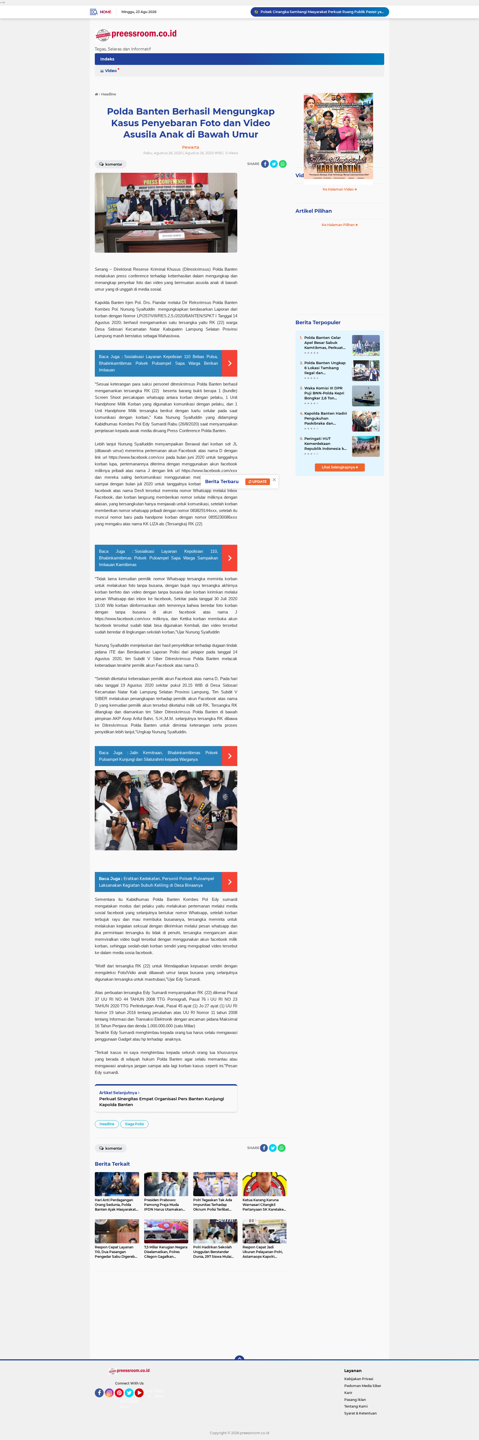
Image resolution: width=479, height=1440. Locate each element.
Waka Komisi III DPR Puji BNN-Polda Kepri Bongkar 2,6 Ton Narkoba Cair (324, 393)
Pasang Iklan (355, 1400)
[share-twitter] (274, 164)
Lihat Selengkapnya (339, 467)
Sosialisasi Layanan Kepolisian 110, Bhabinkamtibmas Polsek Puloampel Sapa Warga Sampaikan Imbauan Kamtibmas (158, 558)
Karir (348, 1393)
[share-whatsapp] (283, 164)
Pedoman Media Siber (362, 1386)
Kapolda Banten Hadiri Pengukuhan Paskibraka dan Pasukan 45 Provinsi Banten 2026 (325, 418)
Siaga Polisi (134, 1124)
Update (259, 482)
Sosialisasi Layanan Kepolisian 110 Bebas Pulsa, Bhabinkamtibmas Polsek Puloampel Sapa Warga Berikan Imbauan (158, 363)
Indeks (107, 59)
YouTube (143, 1399)
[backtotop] (239, 1360)
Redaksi (137, 1401)
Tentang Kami (356, 1406)
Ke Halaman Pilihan (338, 225)
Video (111, 70)
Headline (107, 1124)
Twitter (132, 1399)
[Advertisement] (191, 1315)
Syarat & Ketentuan (360, 1413)
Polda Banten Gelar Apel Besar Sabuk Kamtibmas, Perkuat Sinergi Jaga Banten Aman (323, 342)
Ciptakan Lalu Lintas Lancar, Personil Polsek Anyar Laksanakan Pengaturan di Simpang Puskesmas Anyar (322, 12)
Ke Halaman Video (339, 189)
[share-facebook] (265, 164)
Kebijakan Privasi (358, 1379)
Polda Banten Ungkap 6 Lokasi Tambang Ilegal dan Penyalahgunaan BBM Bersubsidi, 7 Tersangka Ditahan (325, 368)
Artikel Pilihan (313, 211)
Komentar (113, 164)
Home (105, 11)
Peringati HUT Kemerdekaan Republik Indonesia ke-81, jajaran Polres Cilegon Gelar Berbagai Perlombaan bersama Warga (326, 443)
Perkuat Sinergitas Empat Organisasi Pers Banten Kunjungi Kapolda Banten (161, 1101)
